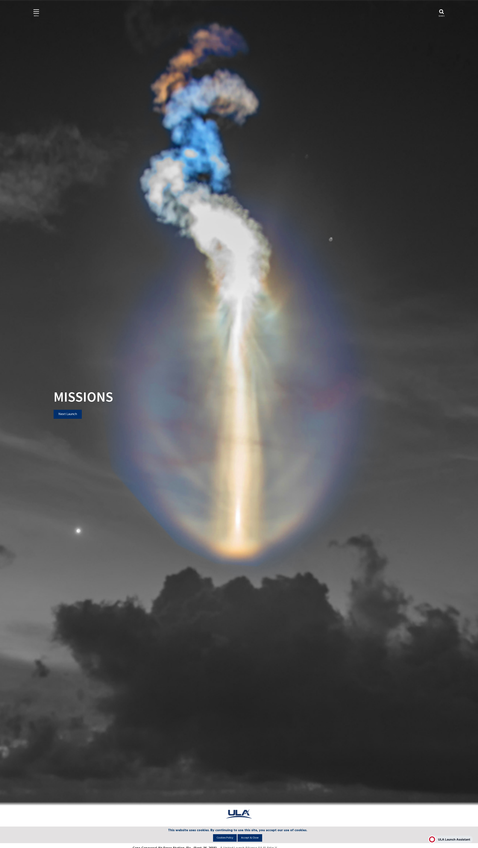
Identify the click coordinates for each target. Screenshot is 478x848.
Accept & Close (250, 838)
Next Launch (67, 414)
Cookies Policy (225, 838)
